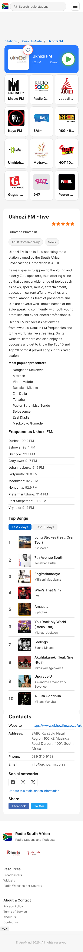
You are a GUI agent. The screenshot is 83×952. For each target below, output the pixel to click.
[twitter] (33, 782)
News (52, 242)
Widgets (9, 880)
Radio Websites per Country (22, 885)
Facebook (19, 806)
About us (9, 917)
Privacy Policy (13, 906)
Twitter (39, 806)
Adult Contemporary (26, 242)
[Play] (68, 59)
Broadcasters (12, 875)
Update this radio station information (34, 791)
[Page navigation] (75, 6)
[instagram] (23, 782)
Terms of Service (15, 911)
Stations (11, 41)
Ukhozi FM (55, 41)
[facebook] (13, 782)
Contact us (11, 922)
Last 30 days (45, 527)
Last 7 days (20, 527)
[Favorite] (28, 50)
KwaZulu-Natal (32, 41)
